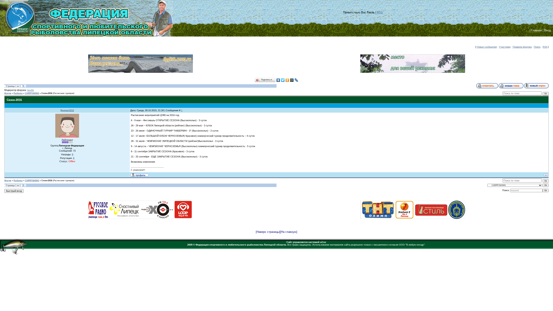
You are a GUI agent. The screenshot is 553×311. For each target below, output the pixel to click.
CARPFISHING (32, 93)
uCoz (323, 242)
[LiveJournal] (296, 80)
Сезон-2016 (46, 93)
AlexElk (30, 90)
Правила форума (522, 47)
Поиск (537, 47)
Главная (536, 30)
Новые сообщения (487, 47)
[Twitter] (283, 80)
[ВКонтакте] (278, 80)
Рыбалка (18, 93)
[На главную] (288, 231)
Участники (504, 47)
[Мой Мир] (292, 80)
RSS (380, 12)
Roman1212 (67, 110)
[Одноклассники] (287, 80)
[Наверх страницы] (268, 231)
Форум (7, 93)
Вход (547, 30)
